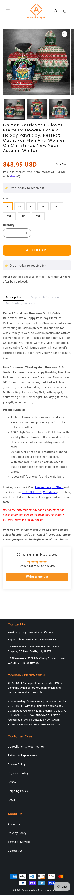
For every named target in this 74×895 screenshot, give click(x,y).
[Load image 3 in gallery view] (59, 109)
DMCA (12, 782)
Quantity (8, 225)
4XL (24, 216)
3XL (9, 216)
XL (43, 206)
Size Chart (62, 164)
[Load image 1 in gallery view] (14, 109)
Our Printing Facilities (20, 303)
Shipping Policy (18, 791)
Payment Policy (18, 773)
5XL (38, 216)
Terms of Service (19, 841)
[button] (8, 11)
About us (14, 824)
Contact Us (15, 850)
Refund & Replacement (23, 755)
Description (13, 297)
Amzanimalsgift (30, 890)
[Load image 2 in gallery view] (37, 109)
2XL (56, 206)
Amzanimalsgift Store (49, 487)
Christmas (50, 492)
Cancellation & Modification (26, 746)
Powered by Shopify (51, 890)
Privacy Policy (17, 833)
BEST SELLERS (31, 492)
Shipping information (45, 297)
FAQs (11, 799)
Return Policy (17, 764)
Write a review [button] (37, 577)
